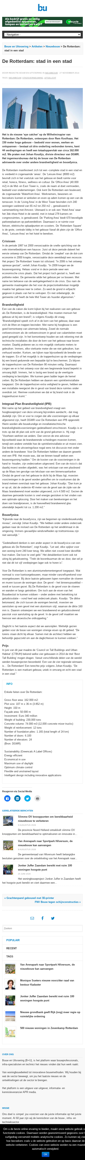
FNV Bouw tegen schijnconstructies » (58, 901)
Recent (11, 948)
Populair (13, 940)
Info (9, 683)
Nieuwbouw (53, 46)
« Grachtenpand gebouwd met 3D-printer (29, 898)
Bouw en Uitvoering (16, 46)
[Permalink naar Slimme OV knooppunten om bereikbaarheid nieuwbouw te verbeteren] (8, 820)
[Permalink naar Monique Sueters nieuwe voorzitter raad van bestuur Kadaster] (10, 984)
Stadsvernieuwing (32, 78)
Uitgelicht (50, 78)
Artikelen (37, 46)
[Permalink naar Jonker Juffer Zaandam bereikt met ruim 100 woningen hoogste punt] (8, 869)
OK (45, 1154)
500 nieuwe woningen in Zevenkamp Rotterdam (49, 1028)
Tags (9, 956)
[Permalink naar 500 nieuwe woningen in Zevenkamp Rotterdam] (10, 1032)
